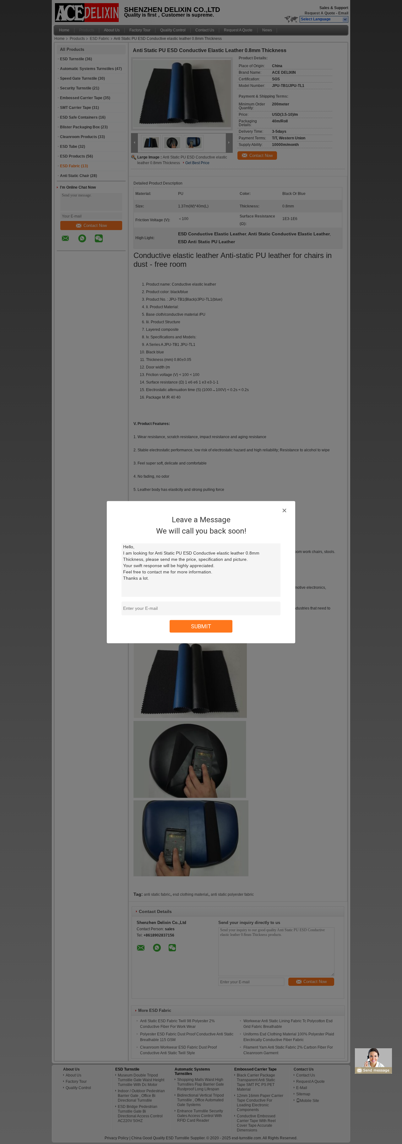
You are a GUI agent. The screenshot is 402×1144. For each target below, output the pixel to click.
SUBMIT (201, 626)
